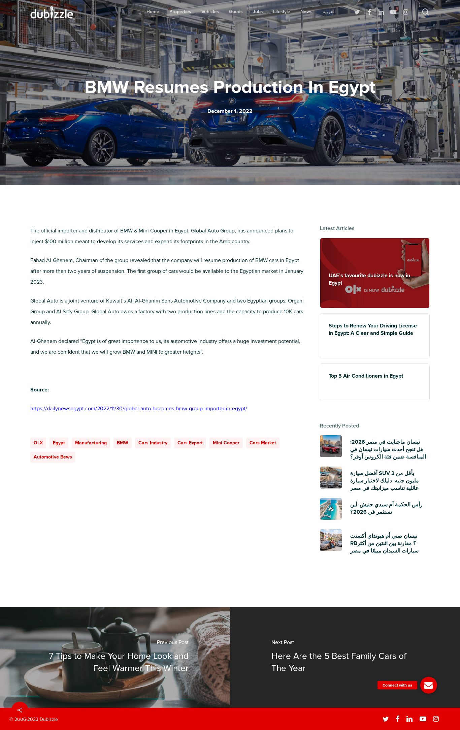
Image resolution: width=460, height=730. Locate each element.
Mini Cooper (226, 443)
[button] (428, 685)
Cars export (190, 443)
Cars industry (152, 443)
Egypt (59, 443)
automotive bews (53, 457)
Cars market (263, 443)
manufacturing (91, 443)
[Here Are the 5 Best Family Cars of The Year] (345, 657)
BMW (122, 443)
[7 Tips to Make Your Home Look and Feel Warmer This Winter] (115, 657)
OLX (38, 443)
